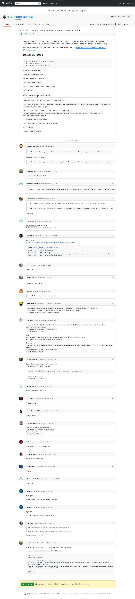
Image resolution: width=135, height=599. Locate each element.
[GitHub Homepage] (25, 593)
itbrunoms (30, 398)
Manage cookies (84, 593)
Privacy (46, 593)
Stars (32, 24)
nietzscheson (31, 146)
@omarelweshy (31, 226)
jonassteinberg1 (32, 454)
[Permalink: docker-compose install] (21, 95)
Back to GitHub (55, 3)
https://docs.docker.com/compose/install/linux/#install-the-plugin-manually (50, 242)
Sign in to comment (82, 584)
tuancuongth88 (32, 466)
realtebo (29, 491)
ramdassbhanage (33, 183)
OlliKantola (30, 386)
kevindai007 (31, 423)
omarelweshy (31, 199)
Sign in (121, 3)
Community (65, 593)
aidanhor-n (30, 523)
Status (58, 593)
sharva (29, 543)
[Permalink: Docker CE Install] (21, 54)
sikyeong (30, 221)
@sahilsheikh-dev (32, 459)
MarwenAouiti (31, 303)
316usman (30, 442)
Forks (45, 24)
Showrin (29, 265)
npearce (11, 17)
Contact (76, 593)
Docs (70, 593)
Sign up (130, 3)
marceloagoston (32, 171)
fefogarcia (30, 277)
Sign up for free (27, 584)
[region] (67, 86)
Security (52, 593)
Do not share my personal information (101, 593)
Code (8, 24)
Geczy (29, 291)
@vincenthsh (30, 296)
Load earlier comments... (70, 141)
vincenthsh (30, 235)
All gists (45, 3)
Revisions (19, 24)
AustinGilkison (32, 359)
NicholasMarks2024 (33, 479)
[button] (115, 24)
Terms (41, 593)
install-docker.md (24, 17)
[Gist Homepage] (7, 3)
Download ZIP (127, 24)
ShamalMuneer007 (33, 411)
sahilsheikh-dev (32, 320)
